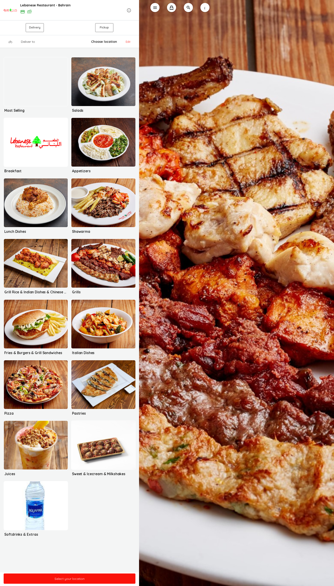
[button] (69, 10)
